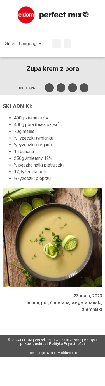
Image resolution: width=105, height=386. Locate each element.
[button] (56, 43)
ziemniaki (92, 309)
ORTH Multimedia (62, 353)
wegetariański (86, 302)
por (44, 302)
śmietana (59, 302)
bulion (33, 302)
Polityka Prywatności (67, 343)
